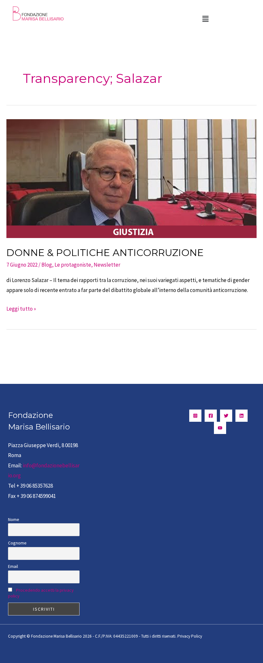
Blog (46, 264)
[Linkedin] (241, 416)
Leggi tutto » (21, 308)
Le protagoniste (73, 264)
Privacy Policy (189, 636)
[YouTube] (220, 428)
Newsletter (107, 264)
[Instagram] (195, 416)
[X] (226, 416)
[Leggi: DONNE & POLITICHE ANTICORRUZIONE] (131, 177)
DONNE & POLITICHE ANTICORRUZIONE (105, 253)
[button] (205, 19)
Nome (13, 519)
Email (13, 566)
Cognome (17, 543)
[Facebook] (211, 416)
